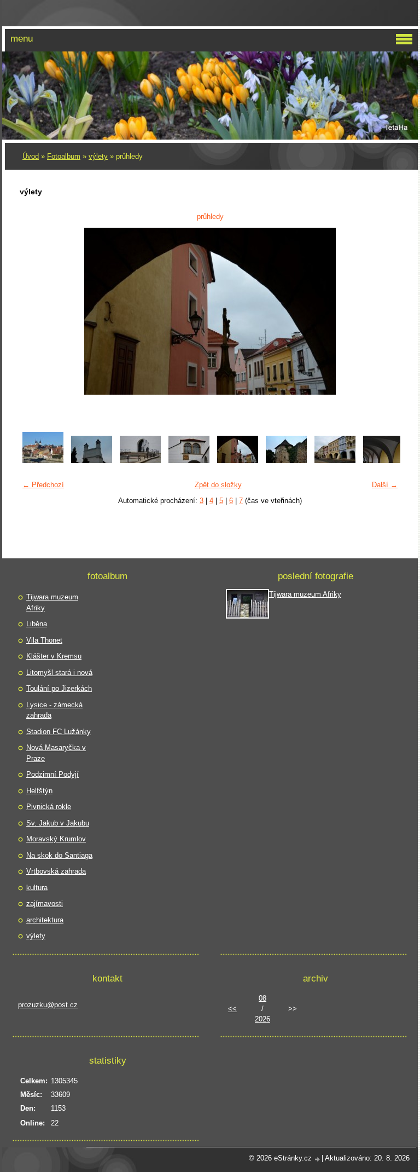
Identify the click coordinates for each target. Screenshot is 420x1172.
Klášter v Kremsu (53, 656)
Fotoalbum (63, 156)
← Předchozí (43, 485)
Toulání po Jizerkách (59, 688)
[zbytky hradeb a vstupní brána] (286, 461)
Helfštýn (39, 791)
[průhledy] (237, 461)
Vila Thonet (44, 640)
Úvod (30, 156)
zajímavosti (44, 903)
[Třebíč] (42, 461)
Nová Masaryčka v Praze (56, 753)
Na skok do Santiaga (59, 855)
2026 (262, 1019)
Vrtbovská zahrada (56, 871)
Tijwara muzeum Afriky (52, 602)
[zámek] (91, 461)
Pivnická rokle (48, 806)
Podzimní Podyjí (52, 774)
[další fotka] (385, 311)
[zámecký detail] (188, 461)
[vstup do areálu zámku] (140, 461)
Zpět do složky (218, 485)
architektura (44, 920)
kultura (37, 888)
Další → (385, 485)
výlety (98, 156)
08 (262, 998)
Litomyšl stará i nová (59, 672)
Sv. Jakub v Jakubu (57, 823)
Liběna (36, 624)
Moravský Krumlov (56, 839)
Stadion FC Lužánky (58, 732)
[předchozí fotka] (34, 311)
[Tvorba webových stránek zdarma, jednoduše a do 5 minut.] (318, 1159)
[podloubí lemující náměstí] (383, 461)
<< (232, 1008)
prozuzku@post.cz (48, 1005)
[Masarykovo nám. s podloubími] (334, 461)
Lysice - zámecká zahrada (54, 710)
